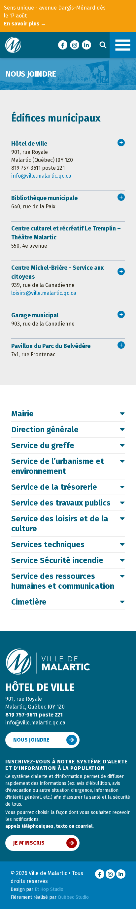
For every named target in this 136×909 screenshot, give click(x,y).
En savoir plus (25, 23)
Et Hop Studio (49, 889)
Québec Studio (73, 897)
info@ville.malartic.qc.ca (41, 176)
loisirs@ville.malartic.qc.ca (43, 293)
